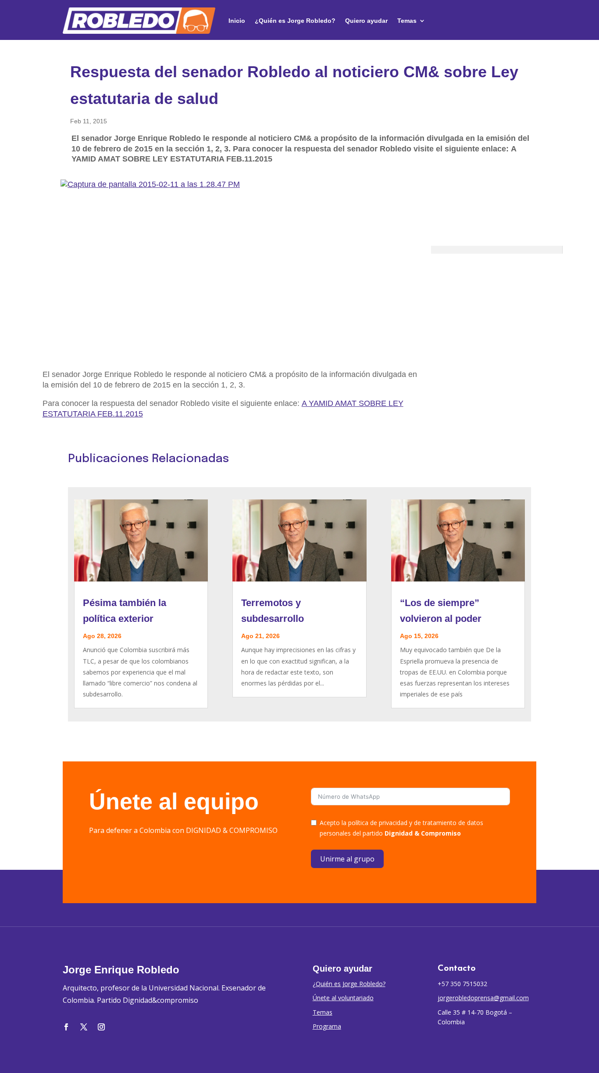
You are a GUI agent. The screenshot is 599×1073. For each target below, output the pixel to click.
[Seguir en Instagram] (101, 1027)
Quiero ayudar (366, 20)
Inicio (236, 20)
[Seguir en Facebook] (66, 1027)
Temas (407, 20)
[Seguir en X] (84, 1027)
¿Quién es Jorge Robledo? (295, 20)
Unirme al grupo (347, 859)
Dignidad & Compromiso (423, 833)
